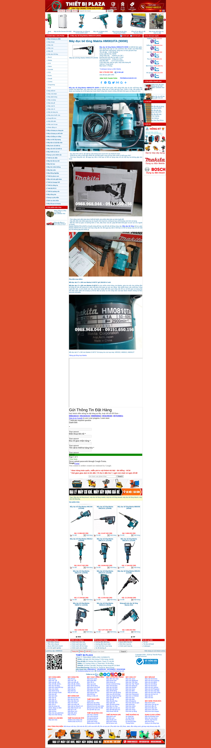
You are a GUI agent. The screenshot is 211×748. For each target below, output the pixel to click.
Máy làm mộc (51, 170)
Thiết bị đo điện (52, 158)
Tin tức (145, 642)
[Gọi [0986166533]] (152, 43)
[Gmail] (117, 84)
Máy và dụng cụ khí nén (55, 133)
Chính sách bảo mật (78, 642)
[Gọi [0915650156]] (152, 64)
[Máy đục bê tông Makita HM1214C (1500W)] (81, 595)
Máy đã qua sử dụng (54, 203)
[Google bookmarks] (121, 84)
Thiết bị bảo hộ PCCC (75, 721)
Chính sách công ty (77, 640)
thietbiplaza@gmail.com (86, 671)
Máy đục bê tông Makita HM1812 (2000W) (81, 539)
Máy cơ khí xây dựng (54, 139)
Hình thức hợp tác (125, 644)
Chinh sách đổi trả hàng (79, 646)
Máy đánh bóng (52, 97)
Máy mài (50, 45)
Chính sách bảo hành (79, 644)
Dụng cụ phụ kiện (53, 197)
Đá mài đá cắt (82, 726)
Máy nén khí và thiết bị (54, 148)
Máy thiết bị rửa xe (53, 151)
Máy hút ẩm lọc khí (53, 161)
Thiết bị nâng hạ (52, 185)
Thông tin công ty (52, 640)
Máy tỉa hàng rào (53, 112)
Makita (50, 60)
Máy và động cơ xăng (54, 136)
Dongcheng (51, 84)
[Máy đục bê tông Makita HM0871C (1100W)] (81, 628)
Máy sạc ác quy (53, 124)
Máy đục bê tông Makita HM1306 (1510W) (81, 507)
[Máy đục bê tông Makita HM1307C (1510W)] (128, 563)
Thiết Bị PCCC (52, 188)
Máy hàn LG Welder (132, 696)
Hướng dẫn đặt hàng (102, 642)
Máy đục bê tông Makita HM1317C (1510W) (105, 539)
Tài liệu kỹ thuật (148, 644)
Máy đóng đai (51, 194)
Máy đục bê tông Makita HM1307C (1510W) (129, 539)
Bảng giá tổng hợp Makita (78, 355)
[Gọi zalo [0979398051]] (157, 70)
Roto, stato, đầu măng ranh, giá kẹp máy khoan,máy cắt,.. (142, 726)
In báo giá (125, 36)
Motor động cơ (52, 127)
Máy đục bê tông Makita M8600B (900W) (129, 507)
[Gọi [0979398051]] (152, 70)
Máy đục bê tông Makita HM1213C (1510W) (105, 572)
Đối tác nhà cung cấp (125, 640)
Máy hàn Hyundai (131, 692)
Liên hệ (74, 11)
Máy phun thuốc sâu (54, 115)
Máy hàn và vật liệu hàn (54, 142)
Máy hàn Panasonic (132, 694)
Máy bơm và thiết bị (53, 145)
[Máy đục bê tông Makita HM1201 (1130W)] (128, 595)
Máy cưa (50, 48)
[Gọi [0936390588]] (152, 57)
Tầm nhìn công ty (53, 644)
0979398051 (111, 669)
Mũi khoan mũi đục (70, 726)
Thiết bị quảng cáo (53, 191)
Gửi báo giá (136, 36)
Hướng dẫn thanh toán (103, 644)
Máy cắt (50, 51)
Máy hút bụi (51, 164)
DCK (49, 63)
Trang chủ (61, 11)
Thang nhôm (130, 723)
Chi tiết (74, 535)
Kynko (50, 75)
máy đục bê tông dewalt (114, 497)
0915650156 (101, 669)
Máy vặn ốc (51, 106)
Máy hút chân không (54, 167)
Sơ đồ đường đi (100, 648)
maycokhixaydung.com (116, 671)
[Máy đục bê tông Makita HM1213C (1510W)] (105, 595)
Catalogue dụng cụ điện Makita (110, 69)
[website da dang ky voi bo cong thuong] (146, 665)
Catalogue (146, 646)
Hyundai (50, 69)
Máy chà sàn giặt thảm (54, 179)
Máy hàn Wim (130, 691)
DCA (49, 87)
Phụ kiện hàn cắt (116, 726)
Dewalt (50, 78)
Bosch (50, 57)
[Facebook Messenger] (105, 84)
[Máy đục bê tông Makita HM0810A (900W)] (105, 616)
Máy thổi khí (51, 90)
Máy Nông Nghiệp (53, 173)
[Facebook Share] (101, 84)
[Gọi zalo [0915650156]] (157, 64)
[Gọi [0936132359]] (152, 77)
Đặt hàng (89, 535)
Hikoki (50, 66)
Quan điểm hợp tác (125, 642)
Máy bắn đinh (52, 121)
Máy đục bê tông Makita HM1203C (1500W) (105, 507)
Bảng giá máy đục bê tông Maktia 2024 (129, 604)
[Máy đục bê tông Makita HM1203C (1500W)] (105, 531)
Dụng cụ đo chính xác (54, 155)
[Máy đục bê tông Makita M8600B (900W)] (128, 531)
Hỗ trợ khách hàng (100, 640)
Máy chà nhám (52, 94)
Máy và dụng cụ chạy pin (55, 130)
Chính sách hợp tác (125, 646)
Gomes (50, 81)
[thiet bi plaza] (54, 669)
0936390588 (121, 669)
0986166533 (91, 669)
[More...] (125, 84)
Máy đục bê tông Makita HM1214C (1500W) (81, 572)
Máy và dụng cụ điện (54, 39)
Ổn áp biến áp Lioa (93, 709)
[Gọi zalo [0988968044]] (157, 50)
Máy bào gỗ (51, 103)
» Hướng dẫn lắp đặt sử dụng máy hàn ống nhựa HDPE (154, 120)
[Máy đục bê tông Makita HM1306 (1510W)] (81, 523)
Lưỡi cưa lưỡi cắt (93, 726)
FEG (49, 72)
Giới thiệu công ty (53, 642)
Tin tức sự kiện (147, 640)
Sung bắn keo (52, 118)
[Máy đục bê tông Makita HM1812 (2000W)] (81, 563)
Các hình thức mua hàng (103, 646)
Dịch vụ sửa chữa (53, 200)
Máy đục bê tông (53, 54)
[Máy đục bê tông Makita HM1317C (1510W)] (105, 563)
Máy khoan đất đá (112, 711)
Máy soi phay (52, 100)
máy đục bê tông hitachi (130, 497)
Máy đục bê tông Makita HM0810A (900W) (105, 604)
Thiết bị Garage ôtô (53, 182)
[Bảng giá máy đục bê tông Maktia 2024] (128, 628)
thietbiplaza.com (102, 671)
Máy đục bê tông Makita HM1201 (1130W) (129, 572)
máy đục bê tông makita (98, 497)
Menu (68, 11)
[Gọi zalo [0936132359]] (157, 77)
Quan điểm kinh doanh (55, 646)
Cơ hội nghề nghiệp (54, 648)
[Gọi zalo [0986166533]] (157, 43)
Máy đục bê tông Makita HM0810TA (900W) (83, 58)
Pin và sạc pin (105, 726)
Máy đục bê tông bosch (81, 497)
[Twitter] (113, 84)
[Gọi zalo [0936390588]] (157, 57)
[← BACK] (78, 637)
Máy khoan (51, 42)
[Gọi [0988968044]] (152, 50)
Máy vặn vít (51, 109)
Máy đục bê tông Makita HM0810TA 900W (114, 47)
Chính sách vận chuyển (79, 648)
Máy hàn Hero (130, 689)
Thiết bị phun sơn (53, 176)
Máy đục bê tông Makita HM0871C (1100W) (81, 604)
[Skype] (109, 84)
